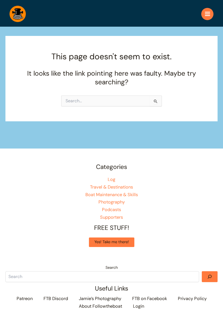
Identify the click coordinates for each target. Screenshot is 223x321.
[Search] (210, 276)
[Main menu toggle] (207, 14)
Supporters (111, 217)
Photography (111, 202)
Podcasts (111, 209)
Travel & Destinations (111, 187)
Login (138, 306)
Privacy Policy (192, 298)
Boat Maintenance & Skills (111, 194)
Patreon (25, 298)
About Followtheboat (100, 306)
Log (111, 179)
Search (112, 267)
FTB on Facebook (149, 298)
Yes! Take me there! (111, 242)
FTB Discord (56, 298)
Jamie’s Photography (100, 298)
